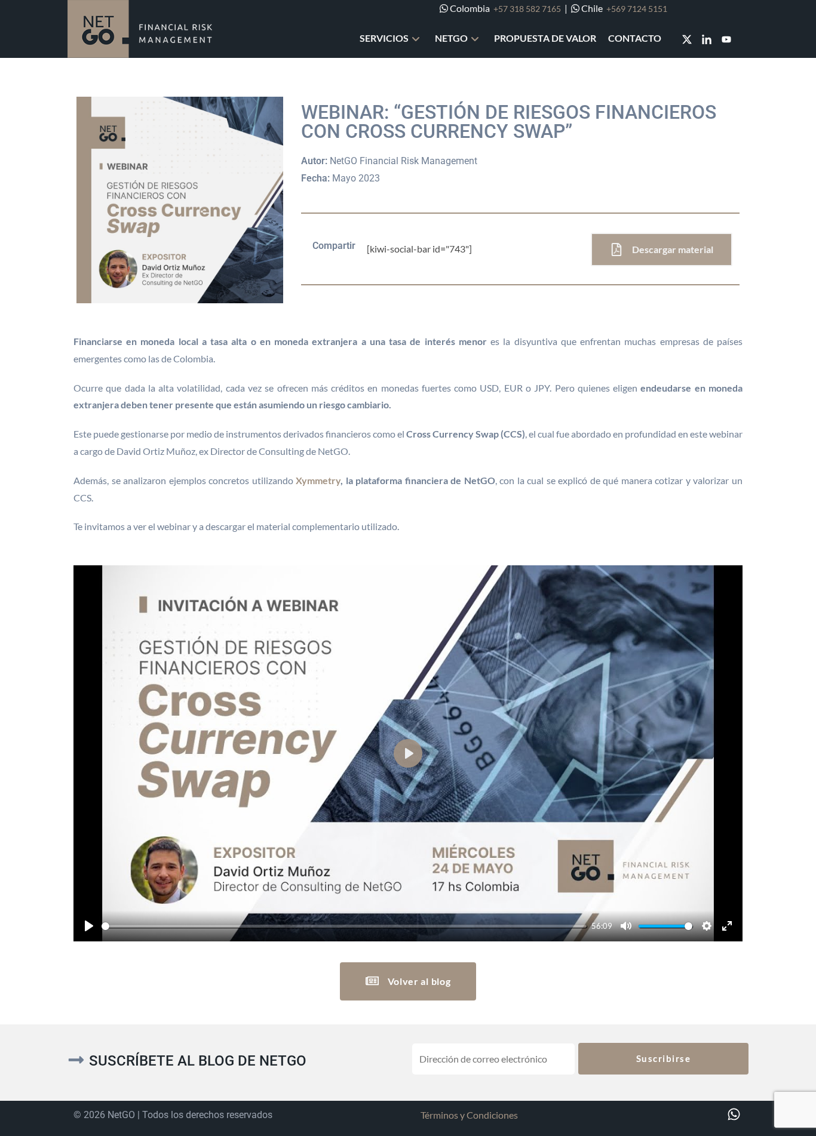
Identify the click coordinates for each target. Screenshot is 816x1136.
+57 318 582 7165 (527, 9)
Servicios (384, 38)
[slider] (344, 926)
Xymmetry (318, 480)
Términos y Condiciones (469, 1114)
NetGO (451, 38)
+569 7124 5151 (636, 9)
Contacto (634, 38)
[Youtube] (726, 39)
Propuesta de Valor (545, 38)
